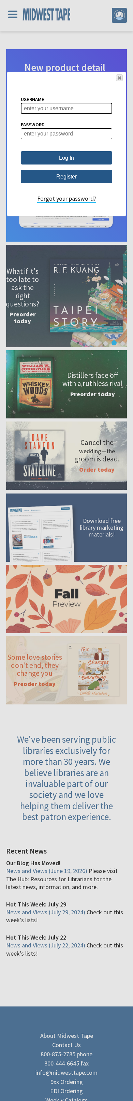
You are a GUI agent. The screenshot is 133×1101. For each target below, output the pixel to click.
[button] (119, 77)
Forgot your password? (66, 198)
